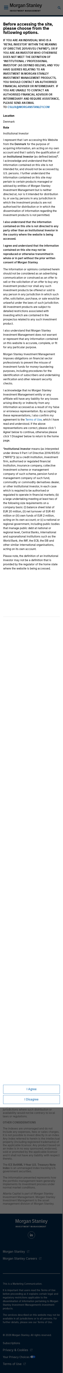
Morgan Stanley (14, 1252)
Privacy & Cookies (15, 1350)
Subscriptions (11, 1343)
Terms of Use (33, 419)
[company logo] (26, 7)
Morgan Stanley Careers (20, 1258)
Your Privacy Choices (16, 1357)
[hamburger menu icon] (6, 7)
